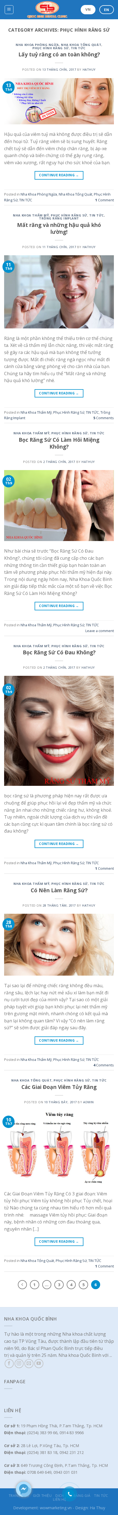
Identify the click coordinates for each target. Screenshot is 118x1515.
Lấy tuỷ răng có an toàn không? (59, 54)
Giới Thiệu (42, 1495)
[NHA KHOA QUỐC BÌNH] (47, 9)
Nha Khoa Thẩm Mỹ (31, 215)
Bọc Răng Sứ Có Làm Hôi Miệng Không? (59, 443)
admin (88, 1102)
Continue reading (59, 175)
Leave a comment (99, 630)
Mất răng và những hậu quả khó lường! (59, 228)
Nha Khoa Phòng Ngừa (37, 45)
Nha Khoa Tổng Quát (81, 45)
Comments (103, 417)
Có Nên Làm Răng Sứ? (59, 890)
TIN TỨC (78, 48)
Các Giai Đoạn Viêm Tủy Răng (59, 1087)
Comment (104, 199)
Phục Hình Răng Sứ (50, 48)
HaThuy (89, 69)
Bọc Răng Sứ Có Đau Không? (59, 652)
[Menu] (9, 9)
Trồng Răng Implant (59, 218)
